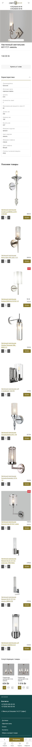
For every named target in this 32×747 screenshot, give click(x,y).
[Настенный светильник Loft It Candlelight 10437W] (16, 373)
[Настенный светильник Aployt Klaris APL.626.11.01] (16, 239)
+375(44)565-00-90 (16, 9)
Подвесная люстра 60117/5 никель (8, 679)
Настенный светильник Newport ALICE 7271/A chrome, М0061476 (8, 599)
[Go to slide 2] (10, 40)
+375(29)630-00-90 (16, 7)
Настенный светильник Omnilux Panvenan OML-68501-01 (8, 345)
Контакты (5, 730)
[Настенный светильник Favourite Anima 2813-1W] (16, 416)
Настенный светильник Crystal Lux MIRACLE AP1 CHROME (9, 212)
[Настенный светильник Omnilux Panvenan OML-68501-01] (16, 327)
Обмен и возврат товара (10, 733)
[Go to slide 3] (11, 40)
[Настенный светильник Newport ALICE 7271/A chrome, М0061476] (16, 585)
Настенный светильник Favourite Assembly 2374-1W (9, 478)
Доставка (5, 720)
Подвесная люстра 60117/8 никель (23, 679)
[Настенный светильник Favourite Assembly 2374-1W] (16, 460)
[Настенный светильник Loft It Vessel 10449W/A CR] (16, 627)
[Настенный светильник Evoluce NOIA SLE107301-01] (16, 283)
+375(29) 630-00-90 (8, 704)
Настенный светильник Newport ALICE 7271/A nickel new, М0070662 (8, 561)
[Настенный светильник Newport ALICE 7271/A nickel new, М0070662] (16, 546)
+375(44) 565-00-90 (8, 706)
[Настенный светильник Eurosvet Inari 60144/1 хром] (16, 506)
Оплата (4, 727)
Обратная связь (7, 723)
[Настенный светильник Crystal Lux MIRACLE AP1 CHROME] (15, 188)
